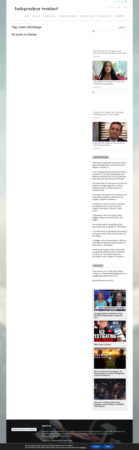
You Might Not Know (67, 16)
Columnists (119, 16)
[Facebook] (115, 1)
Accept (96, 447)
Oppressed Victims (86, 16)
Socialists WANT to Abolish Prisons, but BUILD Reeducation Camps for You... (108, 315)
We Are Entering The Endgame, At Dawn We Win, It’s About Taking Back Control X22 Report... (109, 373)
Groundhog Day (104, 16)
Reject (108, 447)
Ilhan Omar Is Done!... (103, 344)
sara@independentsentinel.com (61, 441)
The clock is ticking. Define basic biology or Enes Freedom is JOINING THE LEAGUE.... (109, 404)
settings (83, 448)
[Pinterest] (118, 1)
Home (27, 16)
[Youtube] (125, 1)
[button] (124, 8)
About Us (36, 16)
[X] (122, 1)
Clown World (49, 16)
